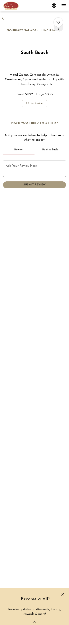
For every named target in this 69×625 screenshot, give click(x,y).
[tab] (18, 149)
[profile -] (54, 5)
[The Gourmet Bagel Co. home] (20, 6)
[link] (34, 103)
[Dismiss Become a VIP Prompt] (62, 594)
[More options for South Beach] (58, 22)
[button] (4, 18)
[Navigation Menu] (63, 5)
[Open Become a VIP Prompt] (34, 621)
